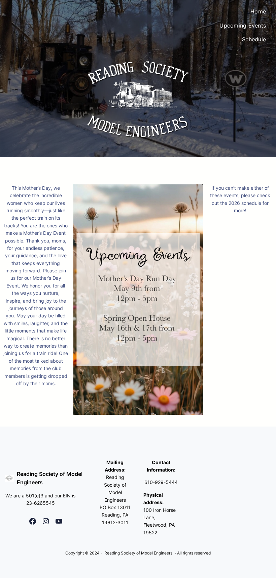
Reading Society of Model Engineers (138, 552)
